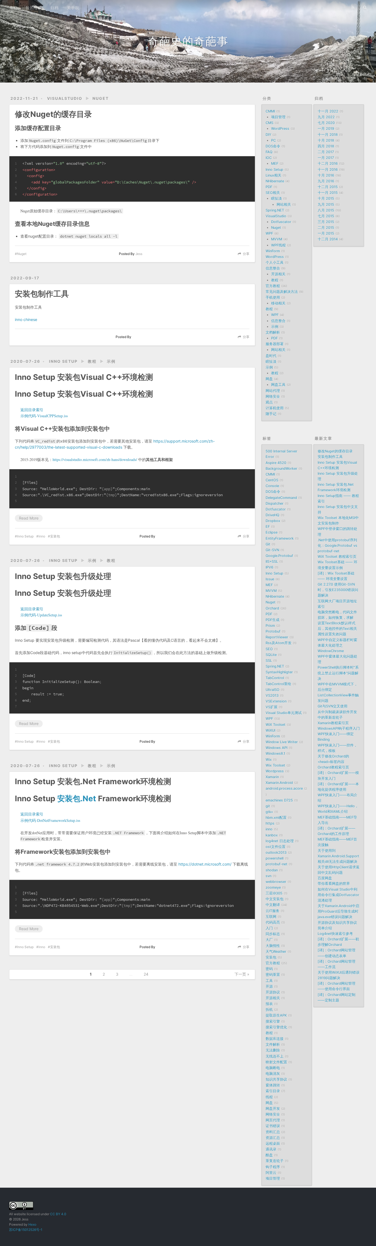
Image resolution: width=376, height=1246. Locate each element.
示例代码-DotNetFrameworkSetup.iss (50, 820)
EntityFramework (280, 538)
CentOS (272, 480)
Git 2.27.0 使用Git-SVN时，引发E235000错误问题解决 (338, 589)
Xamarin (272, 777)
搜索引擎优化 (276, 1027)
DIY (268, 135)
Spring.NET (275, 210)
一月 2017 (326, 158)
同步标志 (273, 934)
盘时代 (271, 356)
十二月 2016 (328, 163)
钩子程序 (273, 1167)
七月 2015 (326, 216)
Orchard (272, 608)
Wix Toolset (275, 765)
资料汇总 (273, 1132)
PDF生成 (272, 620)
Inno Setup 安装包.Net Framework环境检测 (93, 781)
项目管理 (278, 117)
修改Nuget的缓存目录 (53, 114)
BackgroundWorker (281, 468)
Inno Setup (63, 361)
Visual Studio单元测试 (284, 713)
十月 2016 (326, 175)
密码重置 (273, 975)
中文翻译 (273, 905)
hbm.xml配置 (276, 818)
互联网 (271, 917)
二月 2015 (326, 228)
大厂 (269, 940)
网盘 (269, 379)
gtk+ (269, 812)
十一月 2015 (328, 193)
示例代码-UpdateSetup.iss (41, 614)
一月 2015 (326, 233)
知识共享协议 (276, 1079)
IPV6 (269, 567)
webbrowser (276, 882)
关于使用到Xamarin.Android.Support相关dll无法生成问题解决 (338, 856)
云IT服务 (272, 911)
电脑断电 (273, 1068)
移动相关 (278, 303)
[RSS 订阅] (353, 7)
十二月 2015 (328, 187)
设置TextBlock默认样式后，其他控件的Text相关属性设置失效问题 (337, 628)
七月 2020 (326, 123)
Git (268, 544)
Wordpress (275, 771)
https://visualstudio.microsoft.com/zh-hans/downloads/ (95, 459)
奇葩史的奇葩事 (188, 41)
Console (272, 486)
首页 (13, 8)
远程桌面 (273, 1143)
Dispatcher (275, 503)
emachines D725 (279, 800)
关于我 (73, 8)
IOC (269, 158)
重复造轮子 (275, 1161)
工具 (269, 981)
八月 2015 (326, 210)
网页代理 (273, 1120)
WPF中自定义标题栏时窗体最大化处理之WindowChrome (337, 645)
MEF (274, 163)
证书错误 (273, 1126)
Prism (270, 626)
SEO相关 (273, 193)
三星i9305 (274, 893)
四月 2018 (326, 146)
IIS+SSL (272, 561)
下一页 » (242, 974)
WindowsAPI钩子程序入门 (339, 728)
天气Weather (276, 951)
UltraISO (272, 690)
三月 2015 (326, 222)
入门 (269, 928)
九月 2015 (326, 204)
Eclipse (271, 532)
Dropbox (273, 521)
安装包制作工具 (42, 293)
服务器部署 (275, 344)
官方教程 (273, 286)
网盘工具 (278, 385)
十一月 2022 (328, 111)
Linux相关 (273, 175)
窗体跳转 (273, 1085)
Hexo (32, 1224)
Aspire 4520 (276, 463)
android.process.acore (284, 788)
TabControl (275, 678)
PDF (269, 187)
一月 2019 (326, 129)
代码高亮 (273, 922)
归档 (54, 8)
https (270, 823)
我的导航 (34, 8)
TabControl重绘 (278, 684)
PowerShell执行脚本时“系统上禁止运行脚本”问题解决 (338, 672)
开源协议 (273, 992)
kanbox (272, 835)
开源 (269, 986)
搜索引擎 (273, 1021)
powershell (275, 858)
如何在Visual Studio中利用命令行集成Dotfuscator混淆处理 (338, 894)
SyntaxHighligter (279, 672)
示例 (111, 361)
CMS (269, 123)
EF (268, 527)
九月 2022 (326, 117)
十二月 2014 (328, 239)
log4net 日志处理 (280, 841)
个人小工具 (275, 262)
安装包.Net (76, 798)
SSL (269, 660)
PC (273, 140)
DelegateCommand (281, 498)
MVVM (276, 239)
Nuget (100, 98)
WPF (269, 233)
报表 (269, 1004)
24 (146, 974)
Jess (138, 254)
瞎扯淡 (276, 198)
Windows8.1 (275, 753)
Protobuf (273, 631)
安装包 (55, 536)
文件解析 (273, 1044)
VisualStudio (64, 98)
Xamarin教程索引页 (333, 723)
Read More (29, 518)
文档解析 (273, 332)
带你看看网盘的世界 (334, 884)
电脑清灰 (273, 1074)
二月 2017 (326, 152)
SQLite (271, 655)
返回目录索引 (31, 409)
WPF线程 (278, 245)
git (268, 806)
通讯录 (271, 1149)
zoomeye (273, 887)
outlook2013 (276, 852)
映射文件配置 (276, 1062)
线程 (269, 1097)
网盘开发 (273, 1109)
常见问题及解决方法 (282, 292)
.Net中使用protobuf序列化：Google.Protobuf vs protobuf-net (337, 545)
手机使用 (273, 297)
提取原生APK (276, 1015)
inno (42, 536)
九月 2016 (326, 181)
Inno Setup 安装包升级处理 (63, 576)
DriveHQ (272, 515)
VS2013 (272, 695)
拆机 (269, 1010)
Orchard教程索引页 (333, 767)
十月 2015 (326, 198)
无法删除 (273, 1050)
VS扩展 (271, 707)
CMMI (270, 111)
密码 (269, 969)
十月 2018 (326, 140)
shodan (272, 870)
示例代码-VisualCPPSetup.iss (44, 415)
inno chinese (26, 319)
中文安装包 (275, 899)
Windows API (276, 748)
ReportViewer (277, 637)
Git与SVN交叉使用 (332, 706)
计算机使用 (275, 408)
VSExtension (276, 701)
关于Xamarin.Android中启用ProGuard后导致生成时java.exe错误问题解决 (338, 911)
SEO (269, 649)
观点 (269, 402)
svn (268, 876)
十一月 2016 (328, 170)
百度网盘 (325, 878)
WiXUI (270, 730)
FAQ (269, 152)
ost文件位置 (275, 847)
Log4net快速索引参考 (335, 934)
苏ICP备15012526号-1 (25, 1230)
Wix (269, 760)
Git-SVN (272, 550)
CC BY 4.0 (58, 1214)
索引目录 (273, 1091)
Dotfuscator (281, 222)
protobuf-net (276, 864)
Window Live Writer (282, 742)
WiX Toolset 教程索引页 (337, 557)
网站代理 (273, 391)
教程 (92, 361)
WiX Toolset (275, 725)
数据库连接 (275, 1039)
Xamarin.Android (279, 783)
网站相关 (284, 204)
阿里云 (271, 1173)
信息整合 (273, 268)
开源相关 (278, 274)
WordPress (280, 129)
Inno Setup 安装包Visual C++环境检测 (84, 377)
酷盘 (269, 1155)
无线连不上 (275, 1056)
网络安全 (273, 396)
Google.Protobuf (279, 556)
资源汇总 (273, 1138)
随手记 (271, 414)
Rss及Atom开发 (278, 643)
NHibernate (275, 181)
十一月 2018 (328, 135)
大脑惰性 (273, 946)
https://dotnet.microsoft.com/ (204, 864)
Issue (270, 579)
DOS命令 (273, 146)
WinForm (273, 251)
